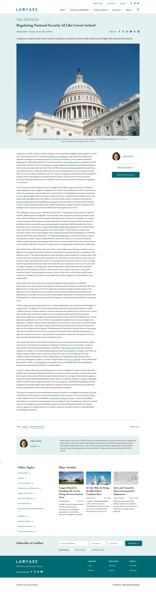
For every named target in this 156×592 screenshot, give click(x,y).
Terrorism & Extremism (26, 531)
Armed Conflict (23, 473)
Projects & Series (100, 10)
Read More (34, 446)
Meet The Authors (124, 168)
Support (111, 3)
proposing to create (50, 165)
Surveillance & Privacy (26, 526)
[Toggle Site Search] (138, 9)
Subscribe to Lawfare (126, 175)
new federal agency (72, 162)
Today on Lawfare (79, 550)
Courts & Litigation (25, 483)
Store (123, 3)
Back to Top (134, 426)
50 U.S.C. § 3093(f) (72, 359)
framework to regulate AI (58, 156)
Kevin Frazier (90, 498)
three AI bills (77, 168)
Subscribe (98, 3)
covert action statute (49, 224)
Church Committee (66, 275)
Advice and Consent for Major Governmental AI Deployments (124, 491)
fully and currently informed (72, 348)
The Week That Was (98, 550)
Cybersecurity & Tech (31, 19)
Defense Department (24, 202)
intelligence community (49, 202)
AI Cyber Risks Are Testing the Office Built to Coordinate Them (97, 491)
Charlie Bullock (64, 501)
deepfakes (42, 362)
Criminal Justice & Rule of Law (28, 488)
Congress (19, 19)
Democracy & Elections (26, 498)
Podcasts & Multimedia (79, 10)
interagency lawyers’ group (62, 398)
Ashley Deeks (21, 32)
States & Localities (25, 521)
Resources (117, 10)
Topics (62, 10)
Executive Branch (24, 503)
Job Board (112, 565)
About (128, 10)
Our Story (133, 565)
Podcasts (91, 570)
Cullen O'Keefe (119, 498)
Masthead (133, 570)
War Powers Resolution (60, 236)
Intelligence (22, 516)
